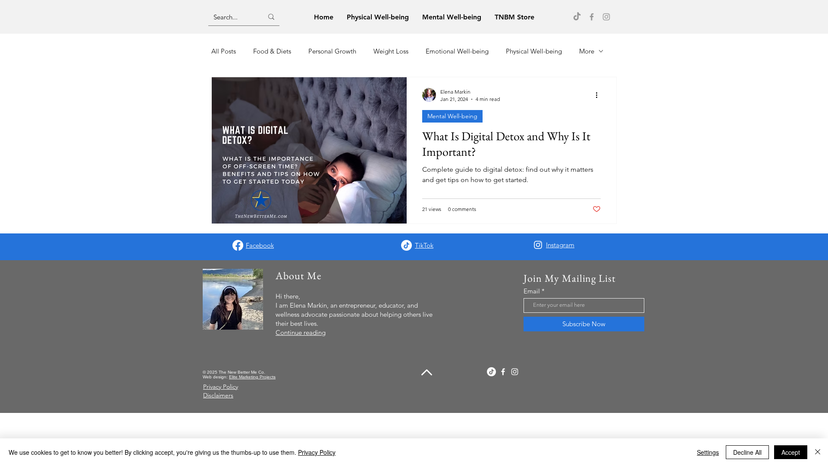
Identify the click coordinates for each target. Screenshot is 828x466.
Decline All (747, 452)
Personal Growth (332, 51)
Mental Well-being (452, 116)
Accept (790, 452)
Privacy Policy (317, 452)
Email (532, 291)
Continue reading (301, 332)
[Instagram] (606, 17)
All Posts (223, 51)
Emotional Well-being (457, 51)
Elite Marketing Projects (252, 377)
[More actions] (599, 95)
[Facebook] (591, 17)
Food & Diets (272, 51)
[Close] (817, 452)
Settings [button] (708, 452)
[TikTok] (577, 17)
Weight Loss (390, 51)
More (586, 51)
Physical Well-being (534, 51)
